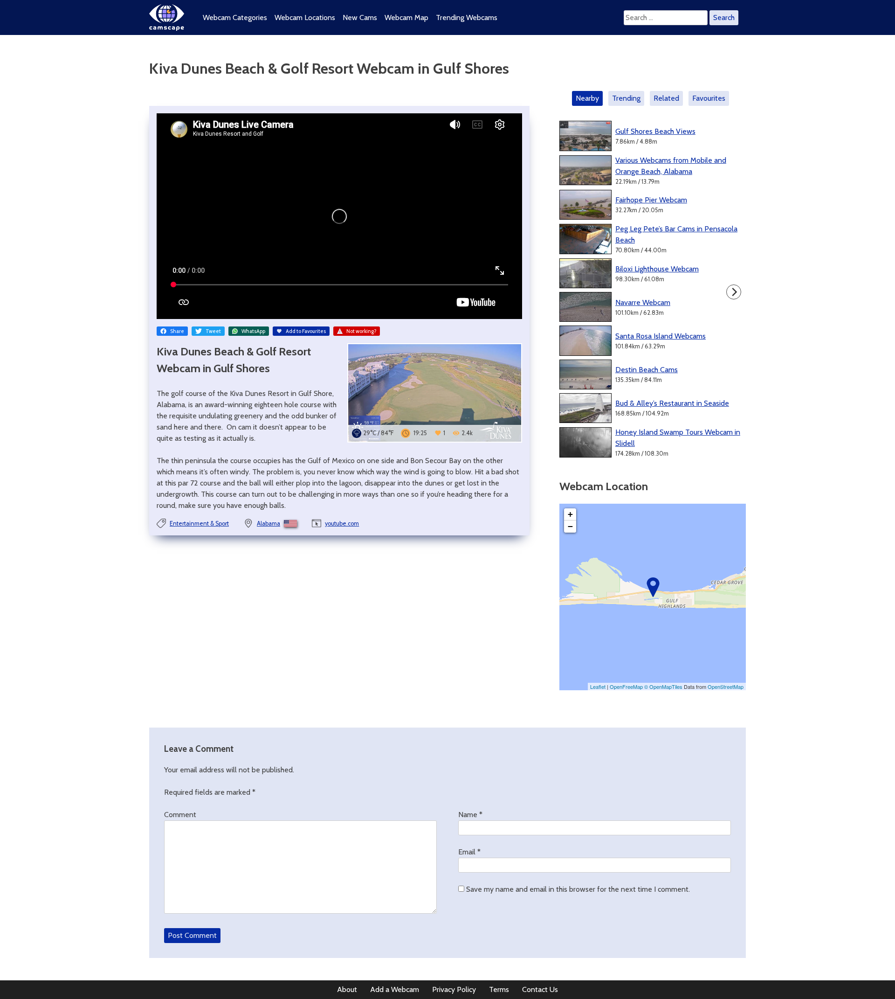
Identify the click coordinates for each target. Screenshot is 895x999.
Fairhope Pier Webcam (651, 199)
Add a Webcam (394, 989)
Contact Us (540, 989)
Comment (180, 814)
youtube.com (342, 523)
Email (469, 851)
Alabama (268, 523)
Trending (626, 98)
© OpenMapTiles (663, 686)
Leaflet (598, 686)
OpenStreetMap (726, 686)
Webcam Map (406, 17)
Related (666, 98)
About (347, 989)
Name (470, 814)
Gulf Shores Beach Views (655, 131)
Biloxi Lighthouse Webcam (657, 268)
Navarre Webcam (642, 302)
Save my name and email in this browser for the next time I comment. (578, 889)
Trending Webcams (466, 17)
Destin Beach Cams (646, 369)
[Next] (733, 291)
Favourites (708, 98)
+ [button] (570, 514)
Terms (499, 989)
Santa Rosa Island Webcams (660, 336)
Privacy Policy (454, 989)
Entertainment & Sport (199, 523)
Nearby (587, 98)
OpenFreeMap (626, 686)
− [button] (570, 526)
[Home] (166, 28)
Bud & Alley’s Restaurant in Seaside (672, 403)
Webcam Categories (235, 17)
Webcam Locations (305, 17)
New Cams (360, 17)
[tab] (589, 98)
